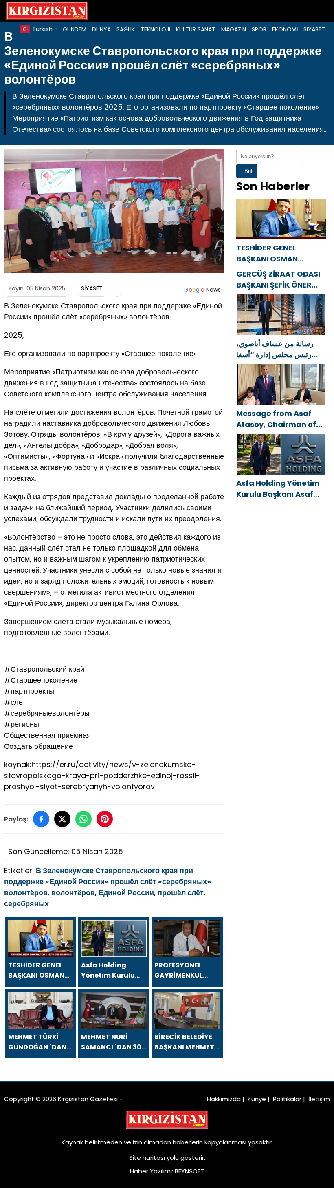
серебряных (26, 903)
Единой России (126, 892)
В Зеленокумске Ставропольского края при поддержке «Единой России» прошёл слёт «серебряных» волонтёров (107, 881)
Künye (257, 1099)
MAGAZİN (233, 29)
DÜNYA (101, 29)
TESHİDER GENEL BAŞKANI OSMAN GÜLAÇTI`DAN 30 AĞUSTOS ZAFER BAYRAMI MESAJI (267, 253)
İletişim (319, 1099)
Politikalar (287, 1099)
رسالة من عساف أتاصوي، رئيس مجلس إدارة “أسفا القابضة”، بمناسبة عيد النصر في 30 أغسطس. (277, 349)
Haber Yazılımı (151, 1171)
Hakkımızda (224, 1099)
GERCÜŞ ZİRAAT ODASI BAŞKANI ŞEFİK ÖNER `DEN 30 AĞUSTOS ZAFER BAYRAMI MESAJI (279, 279)
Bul (248, 171)
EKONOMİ (285, 29)
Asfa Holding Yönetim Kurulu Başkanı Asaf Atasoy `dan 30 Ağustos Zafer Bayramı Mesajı (280, 489)
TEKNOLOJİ (155, 29)
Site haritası (147, 1157)
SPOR (259, 29)
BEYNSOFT (189, 1171)
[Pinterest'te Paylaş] (105, 819)
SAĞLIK (125, 29)
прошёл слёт (181, 892)
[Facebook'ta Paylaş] (41, 819)
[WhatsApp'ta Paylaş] (83, 819)
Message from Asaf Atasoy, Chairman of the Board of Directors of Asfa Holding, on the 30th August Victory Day (279, 419)
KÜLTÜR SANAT (195, 29)
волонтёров (73, 892)
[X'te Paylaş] (62, 819)
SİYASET (314, 29)
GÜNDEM (74, 29)
